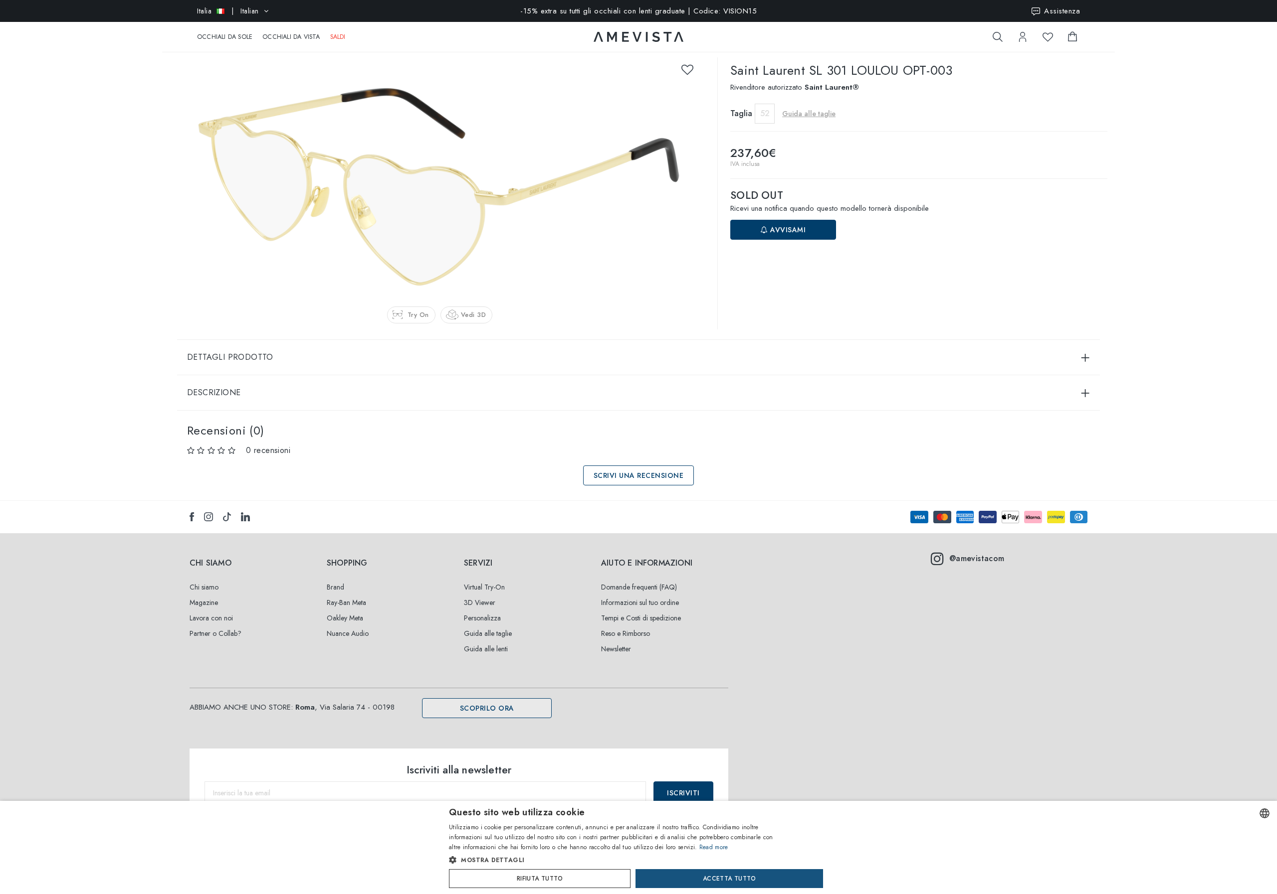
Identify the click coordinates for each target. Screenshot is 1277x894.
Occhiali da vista (291, 36)
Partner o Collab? (215, 633)
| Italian (228, 11)
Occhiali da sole (224, 36)
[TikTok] (227, 516)
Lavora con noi (211, 618)
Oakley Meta (345, 618)
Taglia (741, 113)
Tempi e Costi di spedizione (641, 618)
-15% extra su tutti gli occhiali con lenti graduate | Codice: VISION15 (638, 11)
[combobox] (1265, 813)
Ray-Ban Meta (346, 602)
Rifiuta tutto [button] (540, 878)
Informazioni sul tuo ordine (640, 602)
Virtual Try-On (484, 587)
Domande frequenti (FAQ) (639, 587)
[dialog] (638, 847)
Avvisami (787, 230)
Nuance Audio (348, 633)
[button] (617, 860)
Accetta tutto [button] (729, 878)
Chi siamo (204, 587)
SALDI (338, 36)
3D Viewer (479, 602)
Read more (713, 847)
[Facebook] (192, 516)
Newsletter (616, 649)
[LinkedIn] (245, 516)
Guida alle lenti (486, 649)
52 (765, 113)
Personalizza (482, 618)
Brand (335, 587)
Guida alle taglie (488, 633)
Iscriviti (683, 793)
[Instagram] (208, 516)
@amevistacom (977, 558)
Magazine (204, 602)
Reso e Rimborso (625, 633)
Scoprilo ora (487, 708)
